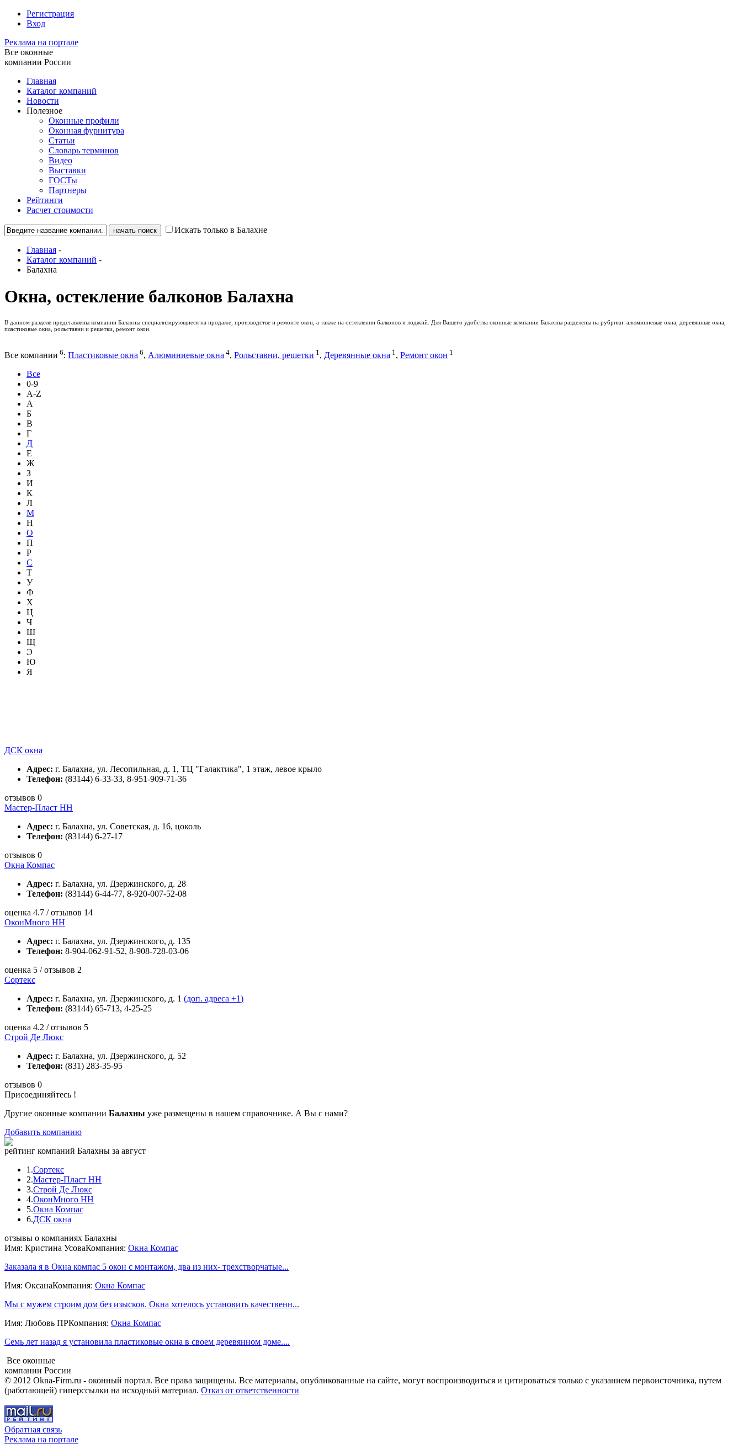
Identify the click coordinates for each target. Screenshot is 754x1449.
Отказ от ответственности (250, 1390)
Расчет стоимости (59, 210)
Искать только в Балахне (220, 230)
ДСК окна (23, 750)
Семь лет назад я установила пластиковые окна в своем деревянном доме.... (147, 1341)
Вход (35, 23)
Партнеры (68, 190)
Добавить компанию (43, 1132)
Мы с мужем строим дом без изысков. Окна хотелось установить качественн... (151, 1304)
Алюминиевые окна (186, 355)
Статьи (62, 140)
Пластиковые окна (103, 355)
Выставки (67, 170)
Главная (41, 81)
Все (33, 374)
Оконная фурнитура (86, 130)
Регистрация (50, 13)
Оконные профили (84, 120)
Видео (60, 160)
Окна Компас (29, 865)
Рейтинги (44, 200)
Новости (42, 100)
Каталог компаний (61, 90)
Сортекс (19, 979)
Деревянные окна (357, 355)
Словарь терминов (84, 150)
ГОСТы (63, 180)
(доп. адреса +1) (213, 998)
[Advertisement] (205, 720)
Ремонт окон (424, 355)
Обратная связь (33, 1429)
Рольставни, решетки (274, 355)
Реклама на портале (41, 42)
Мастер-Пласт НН (38, 807)
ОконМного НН (34, 922)
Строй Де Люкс (33, 1037)
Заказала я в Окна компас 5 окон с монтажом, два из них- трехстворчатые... (146, 1266)
